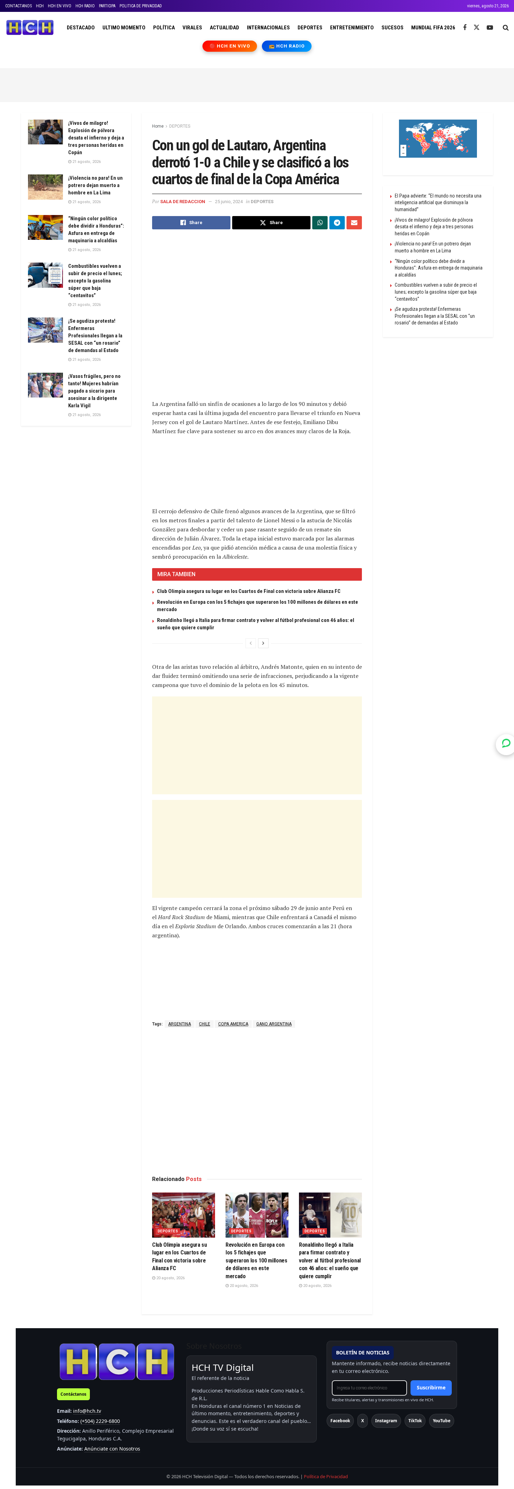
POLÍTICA (164, 27)
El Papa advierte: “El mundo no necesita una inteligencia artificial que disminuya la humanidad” (438, 202)
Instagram (386, 1421)
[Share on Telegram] (337, 222)
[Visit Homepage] (30, 27)
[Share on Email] (354, 222)
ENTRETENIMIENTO (352, 27)
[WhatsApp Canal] (506, 744)
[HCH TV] (117, 1361)
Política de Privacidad (326, 1476)
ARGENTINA (179, 1024)
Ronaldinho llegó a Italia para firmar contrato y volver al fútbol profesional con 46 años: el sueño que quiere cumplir (330, 1260)
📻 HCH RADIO (287, 46)
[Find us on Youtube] (490, 28)
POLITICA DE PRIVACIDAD (141, 5)
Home (158, 126)
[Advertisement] (257, 84)
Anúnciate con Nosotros (112, 1448)
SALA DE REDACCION (182, 201)
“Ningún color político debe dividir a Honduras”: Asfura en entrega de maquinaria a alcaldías (439, 268)
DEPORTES (310, 27)
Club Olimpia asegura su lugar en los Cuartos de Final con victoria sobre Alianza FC (249, 591)
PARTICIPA (107, 5)
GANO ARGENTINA (274, 1024)
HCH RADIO (85, 5)
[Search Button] (506, 27)
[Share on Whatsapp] (320, 222)
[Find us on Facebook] (464, 28)
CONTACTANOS (18, 5)
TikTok (415, 1421)
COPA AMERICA (233, 1024)
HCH (40, 5)
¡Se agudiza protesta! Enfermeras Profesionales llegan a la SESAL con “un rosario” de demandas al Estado (95, 335)
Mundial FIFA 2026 (433, 27)
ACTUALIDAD (224, 27)
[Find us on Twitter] (476, 27)
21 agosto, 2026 (86, 161)
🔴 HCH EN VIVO (229, 46)
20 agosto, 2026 (170, 1278)
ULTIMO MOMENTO (123, 27)
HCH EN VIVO (59, 5)
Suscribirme (431, 1387)
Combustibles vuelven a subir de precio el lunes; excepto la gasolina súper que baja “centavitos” (95, 281)
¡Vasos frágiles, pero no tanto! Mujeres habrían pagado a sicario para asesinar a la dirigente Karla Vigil (94, 391)
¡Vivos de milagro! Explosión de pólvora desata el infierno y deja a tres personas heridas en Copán (96, 138)
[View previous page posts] (250, 643)
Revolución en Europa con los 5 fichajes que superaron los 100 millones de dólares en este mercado (256, 1260)
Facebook (340, 1421)
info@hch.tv (87, 1411)
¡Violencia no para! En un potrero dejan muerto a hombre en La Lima (95, 185)
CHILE (204, 1024)
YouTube (441, 1421)
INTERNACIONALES (268, 27)
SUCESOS (392, 27)
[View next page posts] (263, 643)
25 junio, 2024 (229, 201)
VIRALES (192, 27)
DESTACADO (81, 27)
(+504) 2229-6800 (100, 1421)
